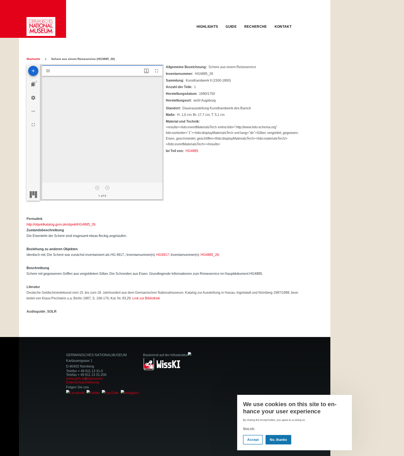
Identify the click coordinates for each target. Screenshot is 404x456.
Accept (253, 439)
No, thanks (278, 439)
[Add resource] (33, 71)
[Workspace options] (33, 111)
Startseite (33, 59)
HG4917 (162, 254)
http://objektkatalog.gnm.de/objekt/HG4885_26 (61, 224)
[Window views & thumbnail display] (146, 71)
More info (248, 428)
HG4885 (192, 151)
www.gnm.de (75, 378)
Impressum (94, 378)
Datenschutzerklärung (82, 382)
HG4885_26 (210, 254)
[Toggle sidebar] (48, 71)
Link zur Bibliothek (146, 298)
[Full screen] (33, 125)
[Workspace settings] (33, 98)
